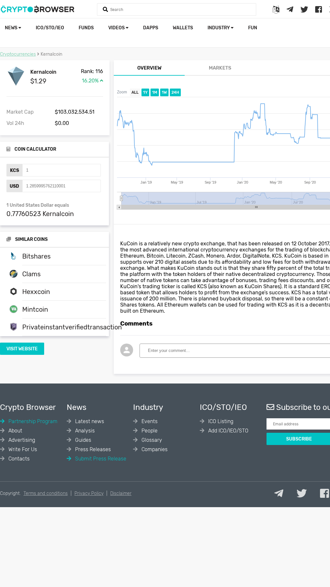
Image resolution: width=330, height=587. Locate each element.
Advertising (21, 440)
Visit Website (22, 349)
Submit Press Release (100, 459)
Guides (82, 440)
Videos (117, 28)
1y (145, 92)
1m (154, 92)
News (11, 28)
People (149, 431)
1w (164, 92)
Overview (149, 68)
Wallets (183, 28)
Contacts (18, 459)
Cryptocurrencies (18, 54)
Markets (220, 68)
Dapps (150, 28)
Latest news (89, 421)
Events (149, 421)
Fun (252, 28)
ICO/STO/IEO (50, 28)
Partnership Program (32, 421)
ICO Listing (220, 421)
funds (86, 28)
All (135, 92)
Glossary (151, 440)
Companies (154, 449)
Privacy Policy (88, 493)
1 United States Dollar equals (37, 205)
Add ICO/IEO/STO (227, 431)
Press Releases (92, 449)
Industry (219, 28)
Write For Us (22, 449)
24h (175, 92)
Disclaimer (120, 493)
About (14, 431)
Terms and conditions (46, 493)
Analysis (84, 431)
